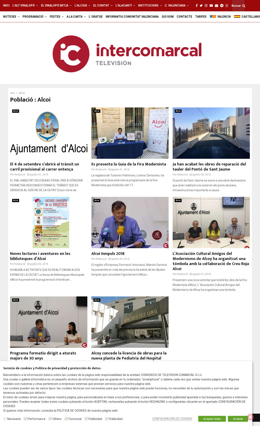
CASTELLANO (251, 16)
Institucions (148, 5)
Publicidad (95, 419)
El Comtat (101, 5)
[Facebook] (198, 5)
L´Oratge (96, 16)
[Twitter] (202, 5)
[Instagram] (207, 5)
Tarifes (201, 16)
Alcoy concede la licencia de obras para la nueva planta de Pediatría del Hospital (129, 356)
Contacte (184, 16)
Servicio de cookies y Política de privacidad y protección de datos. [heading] (52, 368)
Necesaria (14, 419)
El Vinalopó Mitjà (54, 5)
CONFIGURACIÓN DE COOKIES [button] (172, 419)
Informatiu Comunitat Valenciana (132, 16)
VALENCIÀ (224, 16)
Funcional (75, 419)
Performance (37, 419)
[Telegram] (222, 5)
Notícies (9, 16)
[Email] (217, 5)
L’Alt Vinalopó (24, 5)
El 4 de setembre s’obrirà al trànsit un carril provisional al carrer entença (44, 167)
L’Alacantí (124, 5)
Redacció (19, 174)
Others (57, 419)
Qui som (168, 16)
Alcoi (15, 111)
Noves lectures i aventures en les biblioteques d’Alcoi (40, 256)
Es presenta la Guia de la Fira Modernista (128, 164)
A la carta (74, 16)
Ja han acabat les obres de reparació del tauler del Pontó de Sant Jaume (209, 167)
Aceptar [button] (238, 418)
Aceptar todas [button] (212, 418)
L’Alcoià (81, 5)
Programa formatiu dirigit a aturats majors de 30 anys (43, 356)
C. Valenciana (175, 5)
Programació (33, 16)
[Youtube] (212, 5)
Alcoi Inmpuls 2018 (108, 253)
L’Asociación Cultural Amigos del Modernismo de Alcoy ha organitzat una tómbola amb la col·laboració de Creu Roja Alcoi (211, 261)
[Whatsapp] (227, 5)
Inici (6, 5)
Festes (55, 16)
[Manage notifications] (250, 417)
